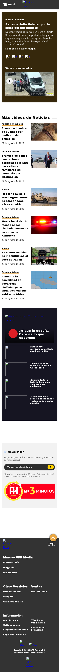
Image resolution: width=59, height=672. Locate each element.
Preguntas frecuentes (15, 630)
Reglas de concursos (14, 634)
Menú (11, 4)
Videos (9, 20)
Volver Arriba (51, 544)
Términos (31, 474)
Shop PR (8, 596)
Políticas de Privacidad (38, 628)
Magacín (8, 567)
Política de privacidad (45, 474)
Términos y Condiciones (38, 621)
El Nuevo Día (11, 562)
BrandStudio (39, 591)
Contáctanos (10, 620)
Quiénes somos (11, 625)
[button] (14, 57)
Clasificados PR (13, 602)
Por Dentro (10, 572)
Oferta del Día (12, 591)
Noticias (19, 20)
